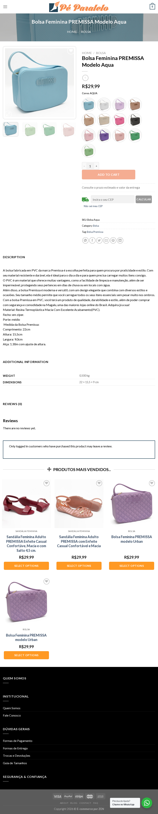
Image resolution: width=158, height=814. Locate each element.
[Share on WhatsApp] (85, 240)
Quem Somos (11, 708)
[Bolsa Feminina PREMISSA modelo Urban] (131, 503)
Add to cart (108, 174)
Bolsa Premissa (95, 231)
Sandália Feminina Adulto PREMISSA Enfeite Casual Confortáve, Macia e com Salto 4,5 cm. (26, 543)
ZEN (101, 809)
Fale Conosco (12, 715)
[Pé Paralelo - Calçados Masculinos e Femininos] (79, 6)
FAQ (95, 803)
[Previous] (9, 82)
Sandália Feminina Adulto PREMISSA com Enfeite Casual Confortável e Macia (79, 541)
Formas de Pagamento (17, 740)
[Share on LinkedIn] (120, 240)
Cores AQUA (89, 93)
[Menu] (5, 6)
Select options (26, 565)
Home (72, 31)
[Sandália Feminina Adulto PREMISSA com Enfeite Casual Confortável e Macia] (79, 503)
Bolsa (86, 31)
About (64, 803)
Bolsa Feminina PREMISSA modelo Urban (131, 539)
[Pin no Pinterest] (113, 240)
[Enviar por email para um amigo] (106, 240)
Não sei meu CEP (93, 206)
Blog (73, 803)
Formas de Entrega (15, 748)
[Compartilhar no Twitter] (99, 240)
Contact (85, 803)
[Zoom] (8, 114)
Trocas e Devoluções (16, 755)
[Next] (69, 82)
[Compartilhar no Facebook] (92, 240)
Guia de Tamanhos (15, 763)
